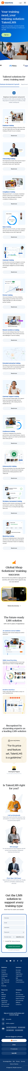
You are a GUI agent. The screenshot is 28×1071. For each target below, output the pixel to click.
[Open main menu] (25, 2)
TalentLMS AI (19, 974)
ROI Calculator (5, 1006)
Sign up (6, 34)
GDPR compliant (10, 1023)
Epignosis (10, 1067)
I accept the (8, 941)
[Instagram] (14, 961)
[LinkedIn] (7, 961)
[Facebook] (17, 961)
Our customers (19, 994)
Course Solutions (20, 982)
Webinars (3, 994)
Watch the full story (13, 605)
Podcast (3, 996)
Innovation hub (19, 1000)
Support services (20, 998)
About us (18, 992)
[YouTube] (10, 961)
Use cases (18, 970)
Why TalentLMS (5, 980)
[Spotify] (21, 961)
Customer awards (20, 996)
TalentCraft (19, 976)
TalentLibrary (19, 980)
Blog (2, 992)
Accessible (8, 1019)
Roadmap (3, 985)
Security (23, 1061)
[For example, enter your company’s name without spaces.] (14, 937)
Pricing (3, 978)
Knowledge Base (7, 1061)
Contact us (18, 1004)
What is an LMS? (5, 1004)
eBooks (3, 998)
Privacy (18, 1061)
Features (3, 972)
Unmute (23, 590)
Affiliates (18, 1002)
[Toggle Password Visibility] (23, 932)
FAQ (14, 1061)
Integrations (4, 974)
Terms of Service (14, 1064)
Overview (3, 970)
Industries (18, 972)
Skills (17, 978)
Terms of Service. (16, 941)
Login (20, 2)
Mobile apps (4, 976)
